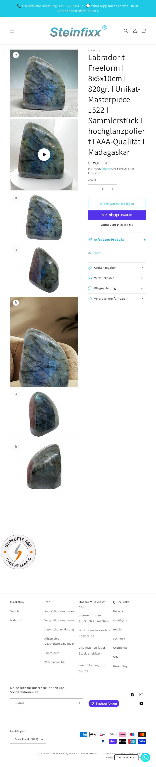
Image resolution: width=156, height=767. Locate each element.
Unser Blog (120, 666)
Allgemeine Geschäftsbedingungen (59, 641)
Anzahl (92, 180)
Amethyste (120, 620)
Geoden (118, 629)
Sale (116, 657)
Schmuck (119, 638)
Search (14, 611)
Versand (106, 168)
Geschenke (120, 647)
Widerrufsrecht (54, 662)
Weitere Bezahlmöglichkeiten (117, 224)
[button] (12, 30)
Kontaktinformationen (59, 611)
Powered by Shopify (66, 753)
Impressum (51, 653)
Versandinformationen (59, 620)
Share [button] (96, 253)
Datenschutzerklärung (59, 629)
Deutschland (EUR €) (26, 739)
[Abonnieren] (78, 703)
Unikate (118, 611)
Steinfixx (50, 753)
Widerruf (16, 620)
